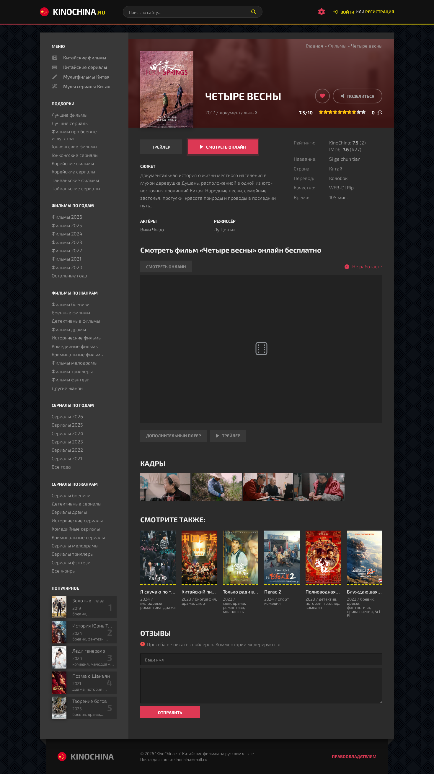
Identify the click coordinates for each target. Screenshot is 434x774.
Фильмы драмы (69, 329)
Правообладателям (354, 756)
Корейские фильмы (73, 163)
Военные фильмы (71, 312)
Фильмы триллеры (72, 371)
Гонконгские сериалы (75, 155)
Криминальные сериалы (78, 537)
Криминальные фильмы (78, 354)
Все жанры (64, 570)
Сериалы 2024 (67, 433)
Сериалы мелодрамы (75, 545)
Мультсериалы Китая (86, 86)
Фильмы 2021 (66, 258)
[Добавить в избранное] (322, 96)
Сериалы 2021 (67, 458)
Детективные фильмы (76, 320)
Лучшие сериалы (70, 123)
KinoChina (79, 11)
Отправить (170, 712)
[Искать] (253, 12)
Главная (314, 45)
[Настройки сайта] (321, 12)
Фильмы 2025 (67, 225)
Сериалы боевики (71, 495)
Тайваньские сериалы (76, 188)
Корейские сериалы (73, 171)
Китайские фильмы (84, 57)
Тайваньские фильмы (75, 180)
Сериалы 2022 (67, 450)
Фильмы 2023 (67, 242)
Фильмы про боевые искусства (74, 135)
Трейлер (161, 146)
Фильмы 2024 (67, 233)
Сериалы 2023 (67, 441)
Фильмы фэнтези (70, 379)
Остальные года (69, 275)
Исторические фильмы (77, 337)
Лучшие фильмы (69, 115)
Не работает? (367, 266)
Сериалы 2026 (67, 416)
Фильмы (337, 45)
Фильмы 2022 (67, 250)
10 (363, 112)
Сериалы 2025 (67, 424)
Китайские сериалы (85, 67)
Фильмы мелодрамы (74, 362)
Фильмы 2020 (67, 267)
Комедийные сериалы (76, 528)
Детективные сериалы (76, 503)
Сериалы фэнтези (71, 562)
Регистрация (379, 11)
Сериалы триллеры (73, 554)
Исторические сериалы (77, 520)
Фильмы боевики (70, 304)
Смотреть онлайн (226, 146)
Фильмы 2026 (67, 216)
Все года (61, 466)
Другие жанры (67, 388)
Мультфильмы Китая (86, 76)
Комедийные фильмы (75, 346)
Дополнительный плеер (173, 435)
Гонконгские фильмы (74, 146)
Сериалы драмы (69, 512)
